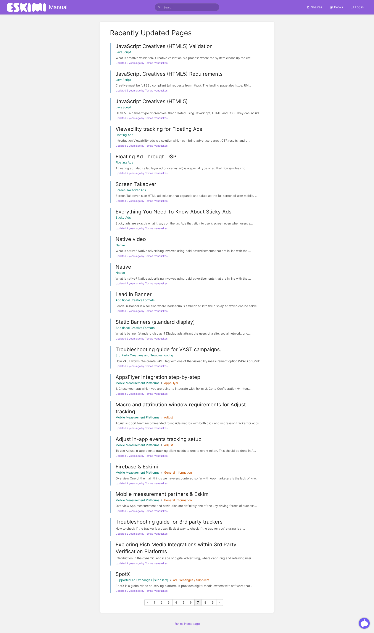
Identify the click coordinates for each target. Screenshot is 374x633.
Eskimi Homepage (187, 623)
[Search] (159, 7)
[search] (187, 7)
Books (338, 7)
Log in (359, 7)
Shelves (316, 7)
